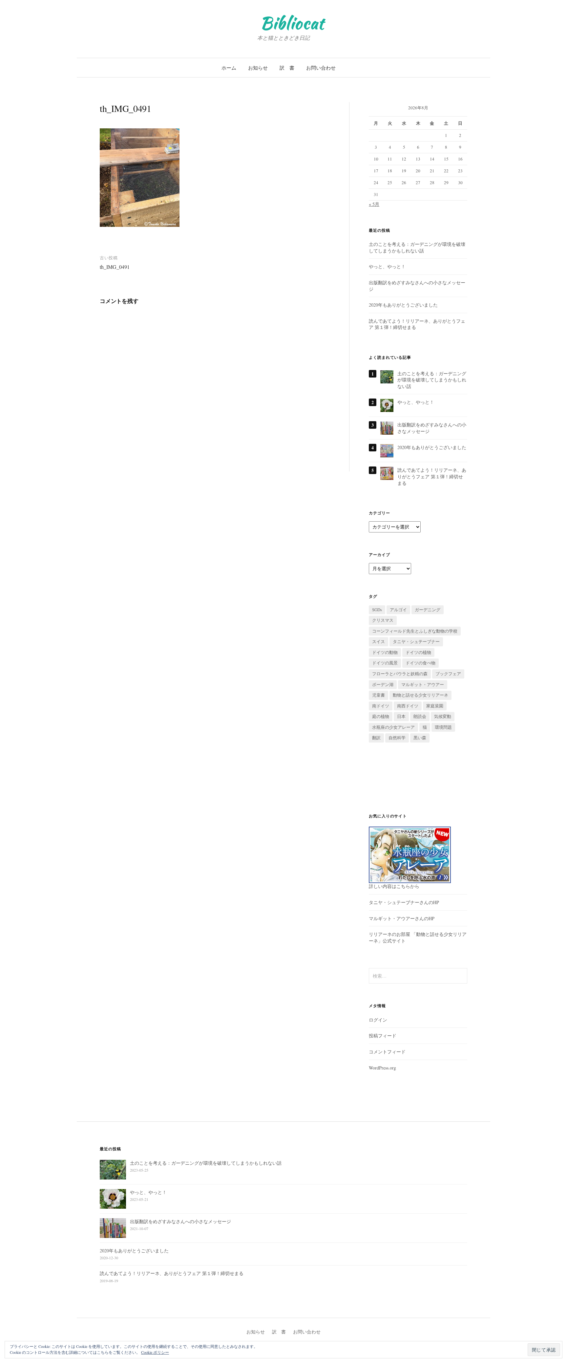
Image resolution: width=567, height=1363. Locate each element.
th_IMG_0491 (115, 266)
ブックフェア (448, 674)
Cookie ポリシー (155, 1352)
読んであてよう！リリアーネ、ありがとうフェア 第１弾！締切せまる (431, 476)
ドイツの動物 (385, 652)
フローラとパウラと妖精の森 (400, 674)
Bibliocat (292, 23)
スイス (378, 641)
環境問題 (443, 727)
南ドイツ (380, 706)
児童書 (378, 695)
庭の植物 (380, 716)
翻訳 (376, 738)
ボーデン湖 (382, 684)
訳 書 (287, 67)
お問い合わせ (321, 67)
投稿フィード (382, 1035)
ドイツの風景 (385, 663)
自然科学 (397, 738)
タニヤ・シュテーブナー (416, 641)
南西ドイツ (407, 706)
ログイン (378, 1020)
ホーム (228, 67)
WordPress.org (382, 1068)
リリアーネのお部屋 (389, 934)
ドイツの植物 (418, 652)
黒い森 (419, 738)
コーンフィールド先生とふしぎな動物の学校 (414, 631)
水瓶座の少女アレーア (393, 727)
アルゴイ (398, 610)
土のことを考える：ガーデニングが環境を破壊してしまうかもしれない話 (417, 247)
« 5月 (374, 204)
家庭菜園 (434, 706)
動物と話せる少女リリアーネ (420, 695)
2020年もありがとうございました (403, 305)
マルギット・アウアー (422, 684)
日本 (401, 716)
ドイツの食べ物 (420, 663)
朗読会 (419, 716)
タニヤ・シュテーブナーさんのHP (404, 902)
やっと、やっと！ (387, 266)
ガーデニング (427, 610)
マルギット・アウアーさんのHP (401, 918)
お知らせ (258, 67)
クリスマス (382, 620)
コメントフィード (387, 1052)
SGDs (377, 610)
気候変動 (442, 716)
